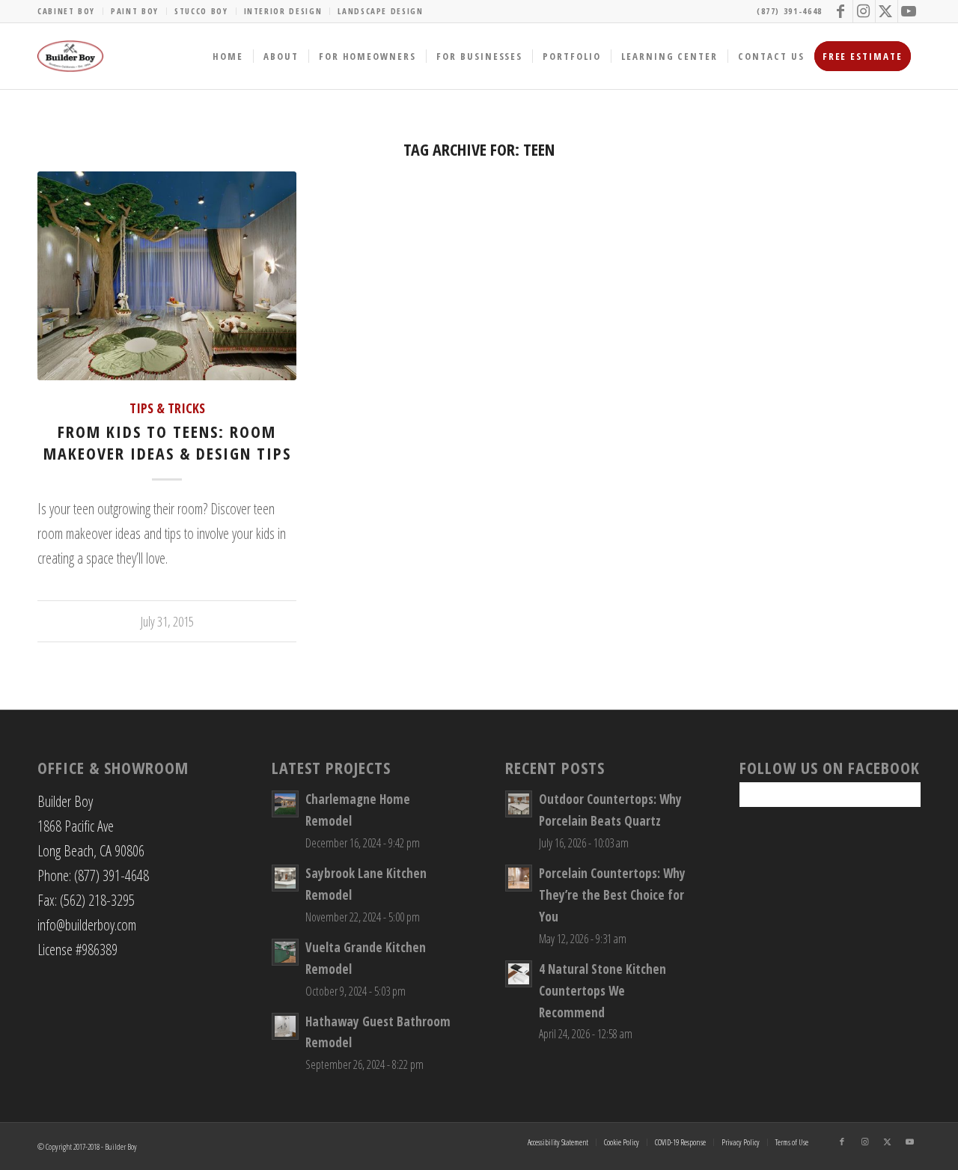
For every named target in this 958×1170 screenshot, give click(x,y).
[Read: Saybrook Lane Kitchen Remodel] (285, 878)
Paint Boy (135, 10)
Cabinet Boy (66, 10)
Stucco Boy (201, 10)
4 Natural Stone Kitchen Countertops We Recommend (602, 990)
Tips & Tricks (167, 408)
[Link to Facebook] (841, 11)
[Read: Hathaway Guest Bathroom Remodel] (285, 1026)
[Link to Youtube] (909, 11)
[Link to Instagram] (864, 11)
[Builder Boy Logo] (70, 56)
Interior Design (283, 10)
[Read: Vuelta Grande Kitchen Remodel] (285, 952)
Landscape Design (380, 10)
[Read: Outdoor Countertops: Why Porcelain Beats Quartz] (518, 803)
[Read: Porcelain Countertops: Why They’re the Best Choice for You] (518, 878)
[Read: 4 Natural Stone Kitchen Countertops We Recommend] (518, 973)
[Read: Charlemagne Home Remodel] (285, 803)
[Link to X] (886, 11)
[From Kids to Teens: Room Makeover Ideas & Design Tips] (166, 276)
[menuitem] (70, 11)
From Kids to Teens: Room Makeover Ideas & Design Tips (167, 442)
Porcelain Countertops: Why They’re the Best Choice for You (612, 895)
